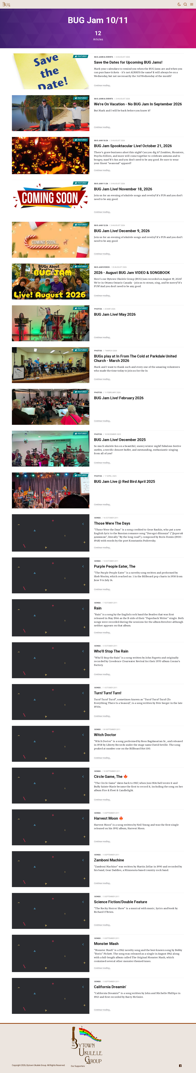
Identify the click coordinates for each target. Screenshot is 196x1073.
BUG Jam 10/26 (101, 140)
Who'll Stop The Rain (111, 651)
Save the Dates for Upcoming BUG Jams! (128, 62)
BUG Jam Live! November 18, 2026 (123, 189)
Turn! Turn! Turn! (107, 693)
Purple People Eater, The (114, 566)
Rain (97, 608)
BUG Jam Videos (102, 267)
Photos (98, 309)
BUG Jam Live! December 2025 (120, 440)
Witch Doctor (105, 735)
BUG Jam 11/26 (101, 183)
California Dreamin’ (110, 987)
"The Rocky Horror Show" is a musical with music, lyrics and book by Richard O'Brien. (136, 910)
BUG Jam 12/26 (101, 225)
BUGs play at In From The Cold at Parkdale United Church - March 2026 (135, 358)
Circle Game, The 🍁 (111, 776)
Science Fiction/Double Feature (120, 902)
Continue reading (102, 85)
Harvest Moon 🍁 (108, 818)
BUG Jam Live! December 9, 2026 (122, 231)
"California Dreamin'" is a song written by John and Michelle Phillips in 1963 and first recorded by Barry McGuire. (137, 995)
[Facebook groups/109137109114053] (180, 1065)
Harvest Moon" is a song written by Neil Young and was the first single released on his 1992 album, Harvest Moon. (136, 826)
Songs (97, 518)
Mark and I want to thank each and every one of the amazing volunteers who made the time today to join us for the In (137, 369)
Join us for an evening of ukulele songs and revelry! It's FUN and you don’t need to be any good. (138, 197)
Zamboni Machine (109, 860)
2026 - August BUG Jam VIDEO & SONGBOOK (132, 272)
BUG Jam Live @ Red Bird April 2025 (124, 481)
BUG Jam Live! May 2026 (115, 314)
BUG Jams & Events (103, 57)
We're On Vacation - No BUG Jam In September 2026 (138, 104)
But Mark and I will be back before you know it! (122, 110)
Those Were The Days (112, 523)
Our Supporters (78, 1066)
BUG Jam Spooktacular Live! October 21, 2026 (133, 146)
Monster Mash (106, 943)
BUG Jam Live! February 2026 (119, 398)
